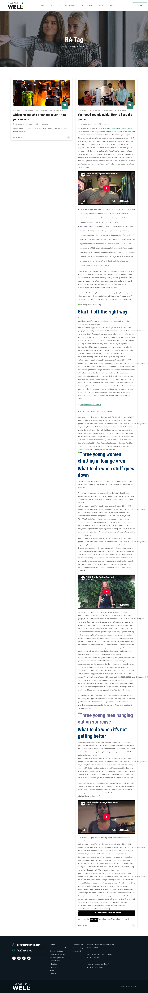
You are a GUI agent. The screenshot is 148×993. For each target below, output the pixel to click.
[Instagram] (19, 958)
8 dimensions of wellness (59, 948)
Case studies (55, 961)
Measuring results (57, 957)
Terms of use (78, 944)
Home (64, 47)
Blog (52, 970)
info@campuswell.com (28, 944)
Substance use (60, 110)
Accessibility (77, 951)
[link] (15, 5)
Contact (53, 974)
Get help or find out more (107, 912)
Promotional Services (58, 954)
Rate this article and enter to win (119, 128)
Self (50, 110)
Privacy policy (78, 948)
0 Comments (44, 124)
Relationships (40, 110)
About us (53, 964)
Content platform (56, 951)
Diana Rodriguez (89, 124)
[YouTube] (29, 958)
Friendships (28, 110)
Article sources (94, 919)
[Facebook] (14, 958)
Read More (17, 137)
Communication (84, 110)
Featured (17, 110)
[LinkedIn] (24, 958)
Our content (54, 967)
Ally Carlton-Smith (25, 124)
